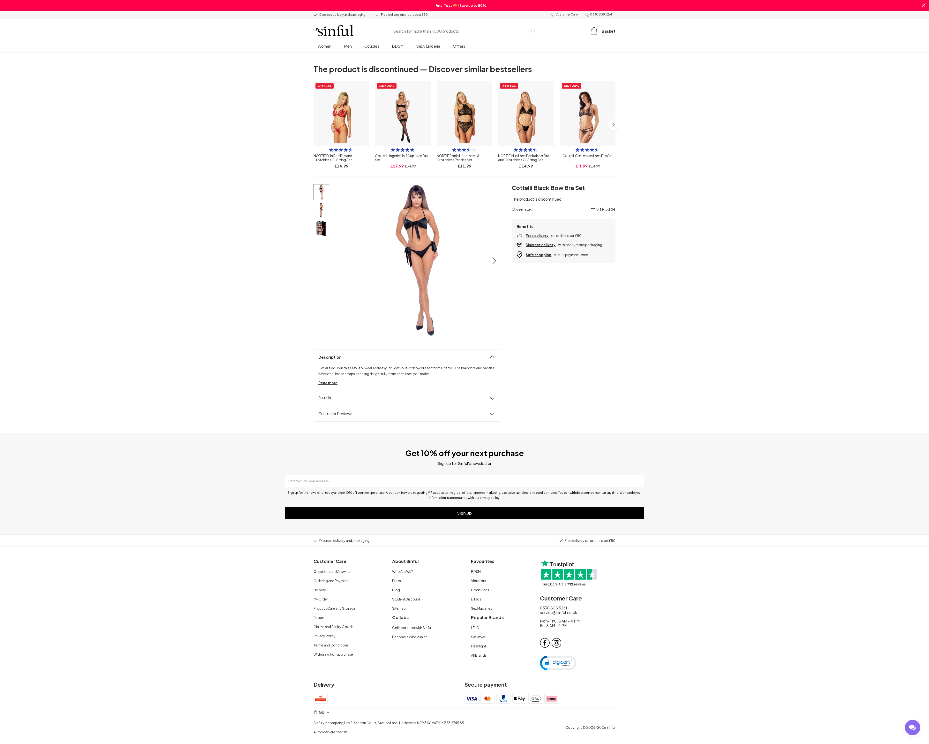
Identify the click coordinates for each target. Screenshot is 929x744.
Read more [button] (327, 382)
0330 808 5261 (601, 14)
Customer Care (566, 14)
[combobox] (460, 31)
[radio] (331, 150)
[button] (924, 5)
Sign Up (464, 513)
